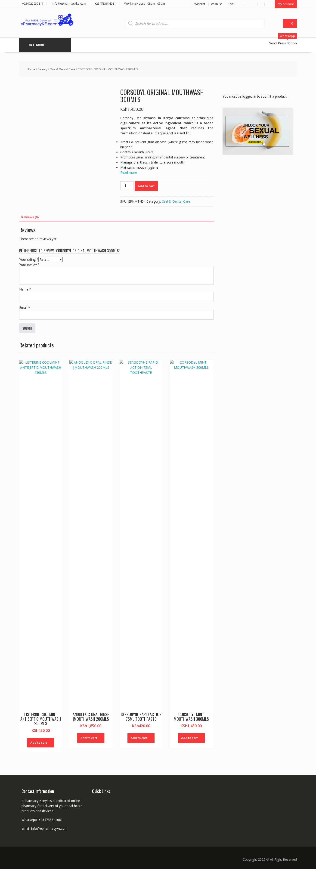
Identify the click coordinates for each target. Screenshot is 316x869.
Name (25, 289)
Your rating (28, 259)
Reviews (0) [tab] (30, 217)
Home (31, 69)
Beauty (42, 69)
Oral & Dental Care (62, 69)
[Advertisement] (257, 232)
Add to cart (146, 186)
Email (24, 307)
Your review (29, 264)
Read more (128, 172)
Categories (37, 44)
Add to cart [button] (38, 742)
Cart (230, 4)
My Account (286, 4)
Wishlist (199, 4)
